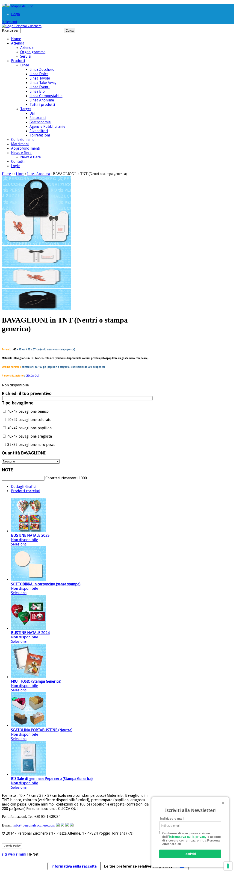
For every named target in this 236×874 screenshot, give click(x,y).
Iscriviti (190, 854)
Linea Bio (37, 91)
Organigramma (32, 52)
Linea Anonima (42, 100)
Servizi (25, 56)
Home (16, 39)
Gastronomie (40, 122)
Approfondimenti (25, 148)
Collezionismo (23, 139)
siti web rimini (14, 854)
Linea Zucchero (42, 69)
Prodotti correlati (25, 491)
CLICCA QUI (32, 375)
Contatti (18, 161)
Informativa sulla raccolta (74, 866)
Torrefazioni (40, 135)
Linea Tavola (40, 78)
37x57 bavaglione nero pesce (30, 444)
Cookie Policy (12, 845)
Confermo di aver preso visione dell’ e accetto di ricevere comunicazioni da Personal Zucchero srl (191, 839)
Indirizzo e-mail (172, 818)
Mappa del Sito (22, 6)
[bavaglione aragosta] (36, 287)
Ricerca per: (10, 30)
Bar (32, 113)
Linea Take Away (43, 82)
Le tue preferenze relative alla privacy (138, 866)
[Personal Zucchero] (21, 26)
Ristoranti (38, 118)
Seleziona (19, 544)
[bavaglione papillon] (36, 265)
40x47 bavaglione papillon (29, 428)
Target (25, 109)
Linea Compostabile (46, 96)
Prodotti (18, 61)
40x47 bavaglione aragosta (29, 436)
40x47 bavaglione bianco (27, 411)
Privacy (28, 845)
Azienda (17, 43)
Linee (24, 65)
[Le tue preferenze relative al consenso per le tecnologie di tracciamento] (228, 866)
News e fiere (21, 153)
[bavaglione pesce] (36, 309)
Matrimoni (20, 144)
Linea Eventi (40, 87)
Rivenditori (39, 131)
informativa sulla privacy (187, 836)
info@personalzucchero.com (34, 825)
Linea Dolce (39, 74)
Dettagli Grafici (23, 486)
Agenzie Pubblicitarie (47, 126)
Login (15, 14)
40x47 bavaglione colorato (28, 420)
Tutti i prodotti (42, 104)
